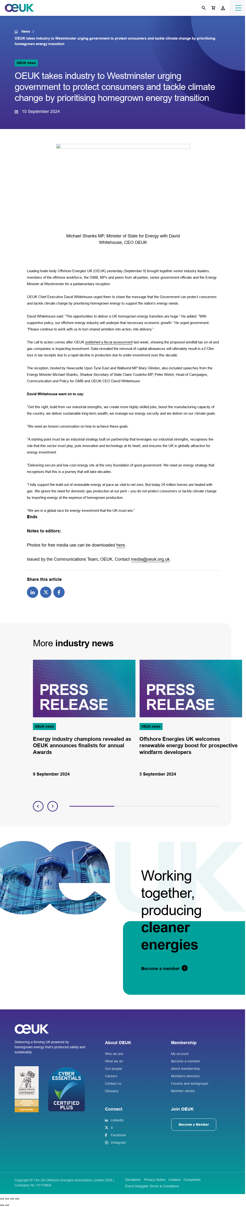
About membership (185, 1069)
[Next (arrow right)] (7, 1205)
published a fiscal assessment (109, 342)
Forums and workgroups (189, 1083)
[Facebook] (59, 591)
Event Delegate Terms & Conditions (152, 1186)
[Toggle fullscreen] (7, 1198)
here (120, 545)
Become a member (185, 1061)
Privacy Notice (155, 1180)
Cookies (174, 1180)
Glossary (111, 1091)
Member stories (183, 1091)
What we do (114, 1061)
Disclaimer (133, 1180)
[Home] (18, 32)
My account (180, 1054)
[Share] (12, 1198)
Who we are (114, 1054)
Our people (113, 1069)
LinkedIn (117, 1120)
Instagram (118, 1142)
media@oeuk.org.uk (150, 559)
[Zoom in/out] (2, 1198)
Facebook (118, 1135)
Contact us (113, 1083)
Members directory (185, 1076)
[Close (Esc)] (17, 1198)
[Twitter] (45, 591)
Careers (111, 1076)
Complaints (192, 1180)
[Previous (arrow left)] (2, 1205)
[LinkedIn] (32, 591)
